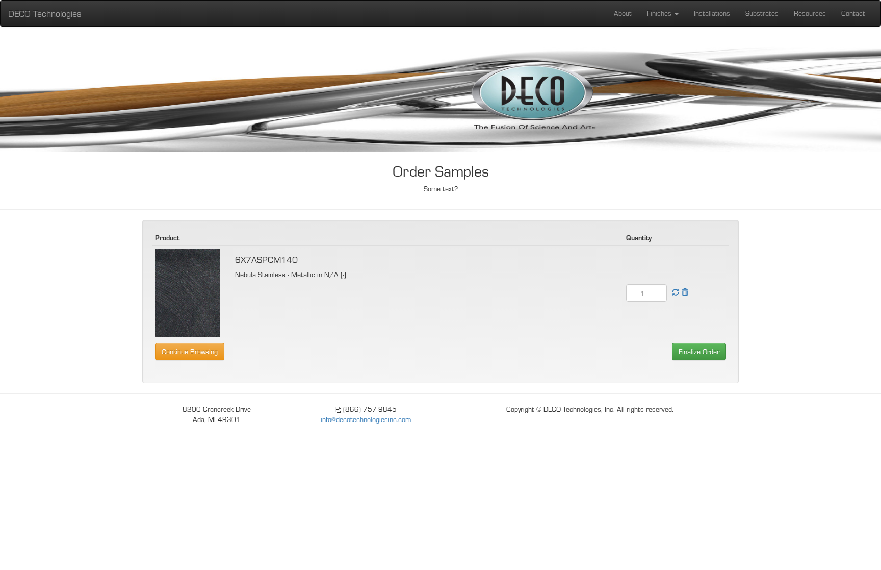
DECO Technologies (45, 13)
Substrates (762, 13)
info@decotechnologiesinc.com (366, 419)
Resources (810, 13)
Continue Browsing (190, 351)
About (623, 13)
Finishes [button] (660, 13)
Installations (712, 13)
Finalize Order (699, 351)
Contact (853, 13)
